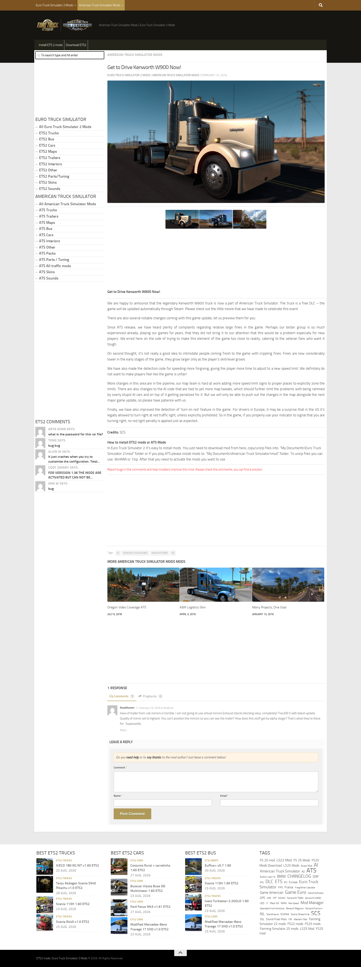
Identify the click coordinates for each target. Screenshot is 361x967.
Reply (123, 730)
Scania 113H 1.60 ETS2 (73, 904)
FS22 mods (295, 924)
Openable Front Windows (272, 908)
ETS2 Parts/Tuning (54, 176)
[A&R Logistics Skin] (216, 585)
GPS (262, 898)
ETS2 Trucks (49, 133)
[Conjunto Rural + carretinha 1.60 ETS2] (119, 866)
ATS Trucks (48, 210)
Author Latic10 (267, 877)
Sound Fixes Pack (276, 919)
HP (274, 897)
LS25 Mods (291, 865)
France (289, 887)
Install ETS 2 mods (51, 45)
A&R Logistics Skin (193, 607)
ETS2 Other (48, 170)
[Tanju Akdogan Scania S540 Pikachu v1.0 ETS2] (44, 884)
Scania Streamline (300, 914)
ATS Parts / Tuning (54, 259)
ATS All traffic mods (55, 266)
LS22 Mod (284, 860)
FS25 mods (312, 924)
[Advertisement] (216, 259)
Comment (120, 767)
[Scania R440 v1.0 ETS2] (44, 922)
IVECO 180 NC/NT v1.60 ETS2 (77, 865)
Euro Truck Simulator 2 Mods (54, 5)
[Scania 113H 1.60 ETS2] (44, 904)
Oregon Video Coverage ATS (126, 607)
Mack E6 (274, 903)
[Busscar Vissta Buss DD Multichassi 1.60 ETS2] (119, 887)
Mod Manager (312, 902)
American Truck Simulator (135, 552)
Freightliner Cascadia (305, 887)
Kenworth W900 (160, 552)
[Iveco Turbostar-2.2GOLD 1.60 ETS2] (193, 902)
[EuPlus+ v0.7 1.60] (193, 866)
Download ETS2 (76, 45)
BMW (281, 876)
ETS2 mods (43, 958)
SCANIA (284, 914)
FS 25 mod (267, 860)
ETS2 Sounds (49, 188)
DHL (262, 882)
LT (267, 903)
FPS (280, 887)
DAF (316, 877)
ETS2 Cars (47, 145)
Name (118, 795)
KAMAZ (281, 897)
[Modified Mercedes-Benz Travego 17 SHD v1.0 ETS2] (119, 925)
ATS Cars (46, 235)
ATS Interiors (49, 241)
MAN (284, 903)
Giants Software (315, 892)
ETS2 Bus (46, 139)
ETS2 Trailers (49, 157)
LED (262, 903)
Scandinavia (272, 914)
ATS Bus (45, 228)
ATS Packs (47, 253)
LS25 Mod (307, 929)
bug (51, 489)
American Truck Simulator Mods (99, 5)
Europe (293, 882)
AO (303, 871)
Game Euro (295, 892)
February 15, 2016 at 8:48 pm (156, 707)
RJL (262, 914)
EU (285, 882)
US (173, 552)
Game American (271, 893)
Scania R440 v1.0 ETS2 (72, 922)
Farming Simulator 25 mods (279, 929)
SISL (262, 919)
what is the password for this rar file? (75, 434)
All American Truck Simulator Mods (67, 204)
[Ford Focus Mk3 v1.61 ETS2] (119, 907)
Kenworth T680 (295, 897)
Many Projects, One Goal (269, 607)
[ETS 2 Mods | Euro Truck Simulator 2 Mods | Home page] (65, 25)
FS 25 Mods (302, 860)
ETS (278, 881)
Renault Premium (313, 908)
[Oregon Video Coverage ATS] (143, 585)
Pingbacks (152, 696)
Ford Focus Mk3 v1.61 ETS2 (150, 907)
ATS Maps (47, 222)
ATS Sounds (48, 278)
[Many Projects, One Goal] (288, 585)
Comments (123, 696)
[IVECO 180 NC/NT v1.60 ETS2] (44, 866)
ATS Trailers (48, 216)
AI (118, 552)
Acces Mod (306, 865)
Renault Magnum (295, 908)
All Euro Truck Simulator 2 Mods (65, 126)
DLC (269, 881)
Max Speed (293, 903)
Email (224, 795)
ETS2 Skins (48, 182)
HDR (269, 898)
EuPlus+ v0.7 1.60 (218, 865)
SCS (315, 913)
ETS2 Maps (48, 151)
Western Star (300, 919)
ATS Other (47, 247)
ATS (311, 870)
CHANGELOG (299, 876)
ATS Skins (47, 272)
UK (290, 919)
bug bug (54, 446)
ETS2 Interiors (50, 164)
